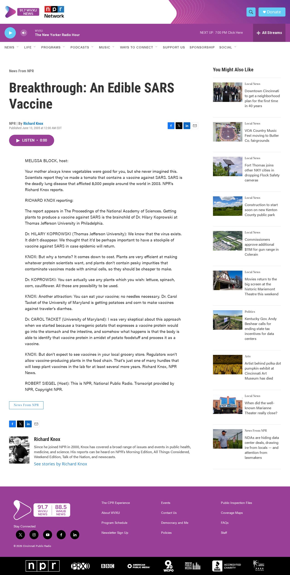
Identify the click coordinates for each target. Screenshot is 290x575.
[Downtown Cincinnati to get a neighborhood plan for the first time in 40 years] (227, 92)
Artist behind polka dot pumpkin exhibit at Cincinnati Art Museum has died (263, 371)
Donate (274, 12)
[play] (10, 33)
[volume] (24, 33)
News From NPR (21, 71)
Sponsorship (202, 47)
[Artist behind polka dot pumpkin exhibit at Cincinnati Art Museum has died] (227, 364)
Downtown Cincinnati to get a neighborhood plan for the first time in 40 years (262, 98)
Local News (252, 84)
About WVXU (111, 513)
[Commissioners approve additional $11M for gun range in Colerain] (227, 240)
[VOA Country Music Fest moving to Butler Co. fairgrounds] (227, 132)
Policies (166, 532)
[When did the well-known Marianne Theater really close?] (227, 404)
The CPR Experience (116, 503)
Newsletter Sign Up (115, 532)
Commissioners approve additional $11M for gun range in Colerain (262, 247)
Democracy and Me (174, 522)
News (9, 47)
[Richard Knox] (19, 450)
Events (165, 503)
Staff (224, 532)
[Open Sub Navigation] (18, 47)
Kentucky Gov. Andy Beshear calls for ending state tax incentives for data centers (261, 328)
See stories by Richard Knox (60, 464)
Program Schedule (114, 522)
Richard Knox (33, 123)
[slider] (31, 32)
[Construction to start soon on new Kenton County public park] (227, 206)
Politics (250, 312)
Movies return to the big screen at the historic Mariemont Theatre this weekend (261, 286)
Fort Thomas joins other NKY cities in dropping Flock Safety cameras (262, 172)
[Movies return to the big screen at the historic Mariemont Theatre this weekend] (227, 280)
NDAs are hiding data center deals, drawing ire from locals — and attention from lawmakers (262, 447)
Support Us (174, 47)
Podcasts (79, 47)
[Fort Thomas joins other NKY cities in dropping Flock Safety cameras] (227, 166)
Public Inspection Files (236, 503)
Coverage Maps (232, 513)
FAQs (225, 522)
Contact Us (169, 513)
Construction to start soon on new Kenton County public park (261, 209)
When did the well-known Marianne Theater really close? (261, 407)
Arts (248, 356)
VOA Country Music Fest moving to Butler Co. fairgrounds (262, 135)
